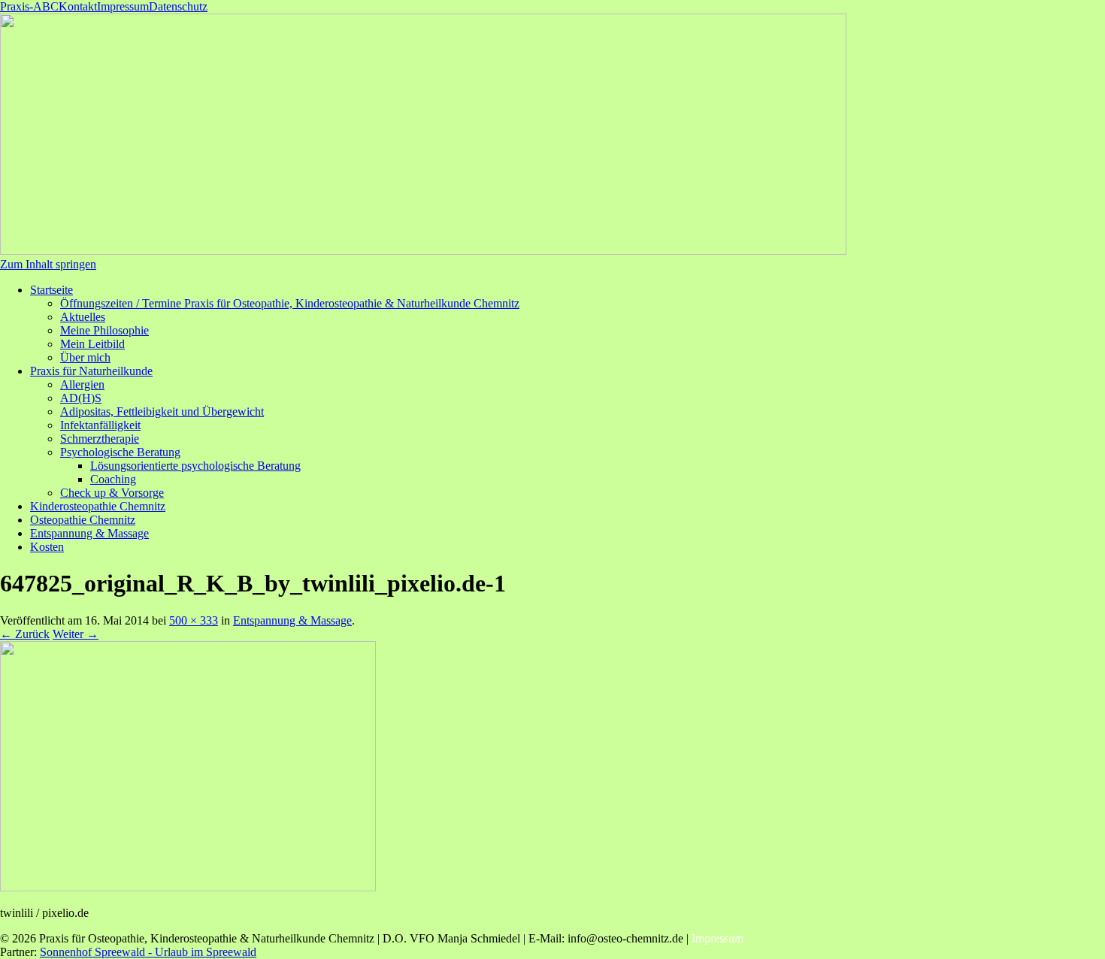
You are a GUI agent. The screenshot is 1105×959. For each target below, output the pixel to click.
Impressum (123, 6)
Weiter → (75, 634)
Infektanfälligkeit (100, 425)
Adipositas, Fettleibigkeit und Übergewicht (162, 411)
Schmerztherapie (99, 438)
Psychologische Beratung (120, 452)
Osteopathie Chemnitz (82, 519)
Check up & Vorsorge (112, 492)
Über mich (85, 357)
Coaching (113, 479)
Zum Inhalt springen (48, 264)
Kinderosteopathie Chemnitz (97, 506)
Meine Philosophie (104, 330)
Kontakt (78, 6)
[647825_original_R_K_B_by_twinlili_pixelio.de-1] (188, 887)
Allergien (82, 384)
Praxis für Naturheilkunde (91, 371)
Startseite (51, 289)
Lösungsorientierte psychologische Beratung (195, 465)
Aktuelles (82, 316)
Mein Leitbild (92, 343)
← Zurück (25, 634)
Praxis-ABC (29, 6)
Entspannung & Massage (89, 533)
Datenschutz (178, 6)
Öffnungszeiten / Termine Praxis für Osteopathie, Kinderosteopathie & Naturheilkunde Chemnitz (289, 303)
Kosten (47, 546)
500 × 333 (193, 620)
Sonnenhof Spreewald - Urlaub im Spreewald (148, 951)
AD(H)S (80, 398)
